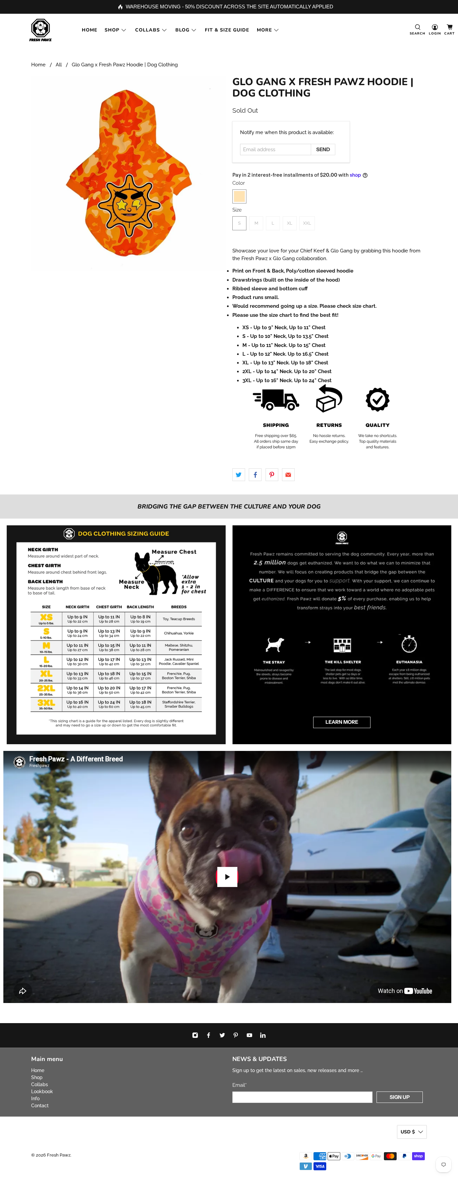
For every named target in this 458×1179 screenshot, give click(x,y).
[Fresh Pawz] (40, 30)
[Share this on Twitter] (238, 474)
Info (35, 1098)
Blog (182, 30)
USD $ (408, 1132)
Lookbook (42, 1091)
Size (237, 210)
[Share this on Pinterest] (272, 474)
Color (238, 183)
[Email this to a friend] (288, 474)
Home (89, 30)
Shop (112, 30)
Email (239, 1085)
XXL (307, 223)
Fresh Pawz (58, 1155)
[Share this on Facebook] (255, 474)
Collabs (147, 30)
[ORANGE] (239, 196)
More (264, 30)
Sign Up (400, 1097)
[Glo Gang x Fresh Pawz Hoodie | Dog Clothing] (128, 173)
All (59, 64)
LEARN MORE (342, 722)
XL (289, 223)
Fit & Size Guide (227, 30)
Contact (40, 1105)
